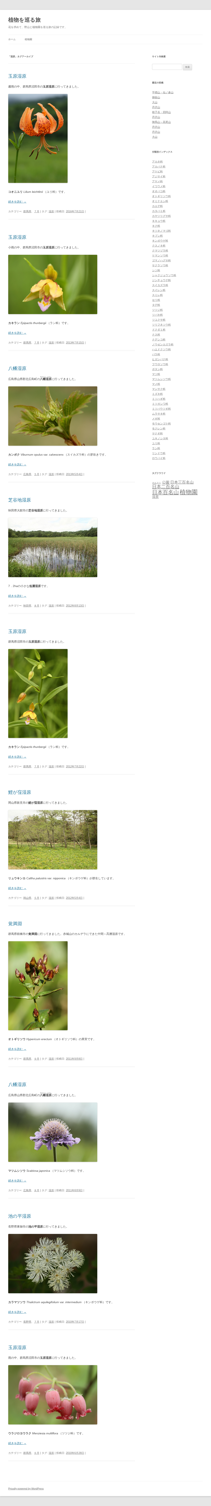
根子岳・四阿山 (161, 112)
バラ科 (156, 354)
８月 (36, 605)
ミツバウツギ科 (161, 408)
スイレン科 (158, 290)
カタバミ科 (158, 211)
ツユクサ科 (158, 319)
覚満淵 (15, 923)
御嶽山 (156, 97)
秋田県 (27, 605)
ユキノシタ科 (160, 438)
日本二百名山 (165, 486)
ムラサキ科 (158, 413)
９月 (36, 1058)
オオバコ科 (158, 191)
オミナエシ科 (160, 201)
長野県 (27, 1321)
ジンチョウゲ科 (161, 280)
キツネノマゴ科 (161, 230)
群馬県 (27, 211)
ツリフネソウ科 (161, 324)
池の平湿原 (19, 1216)
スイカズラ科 (160, 285)
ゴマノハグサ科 (161, 260)
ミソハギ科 (158, 398)
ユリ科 (156, 443)
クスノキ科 (158, 245)
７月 (36, 211)
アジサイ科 (158, 176)
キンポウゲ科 (160, 240)
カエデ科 (157, 206)
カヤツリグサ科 (161, 215)
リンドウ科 (158, 453)
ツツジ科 (157, 309)
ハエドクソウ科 (161, 349)
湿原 (51, 211)
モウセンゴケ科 (161, 423)
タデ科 (156, 304)
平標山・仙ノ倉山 (162, 92)
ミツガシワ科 (160, 403)
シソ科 (156, 270)
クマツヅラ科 (160, 250)
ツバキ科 (157, 314)
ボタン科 (157, 369)
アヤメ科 (157, 181)
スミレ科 (157, 295)
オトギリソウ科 (161, 196)
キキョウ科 (158, 220)
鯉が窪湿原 (19, 792)
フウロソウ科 (160, 364)
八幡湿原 (17, 368)
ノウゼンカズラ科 (162, 344)
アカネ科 (157, 161)
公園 (165, 482)
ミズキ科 (157, 393)
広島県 (27, 474)
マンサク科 (158, 389)
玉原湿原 (17, 76)
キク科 (156, 225)
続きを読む (17, 201)
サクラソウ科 (160, 265)
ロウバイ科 (158, 458)
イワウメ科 (158, 186)
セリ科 (156, 300)
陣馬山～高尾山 (161, 122)
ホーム (12, 39)
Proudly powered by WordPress (26, 1488)
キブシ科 (157, 235)
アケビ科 (157, 171)
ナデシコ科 (158, 339)
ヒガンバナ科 (160, 359)
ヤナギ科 (157, 433)
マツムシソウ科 (161, 379)
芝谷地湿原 (19, 500)
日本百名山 (165, 492)
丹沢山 (156, 107)
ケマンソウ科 (160, 255)
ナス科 (156, 334)
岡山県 (27, 897)
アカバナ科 (158, 166)
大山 (154, 102)
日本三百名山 (182, 482)
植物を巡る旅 (24, 20)
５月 (36, 474)
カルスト (156, 483)
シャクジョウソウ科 (164, 275)
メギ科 (156, 418)
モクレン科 (158, 428)
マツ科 (156, 374)
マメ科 (156, 384)
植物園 (28, 39)
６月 (36, 1453)
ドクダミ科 (158, 329)
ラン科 (156, 448)
